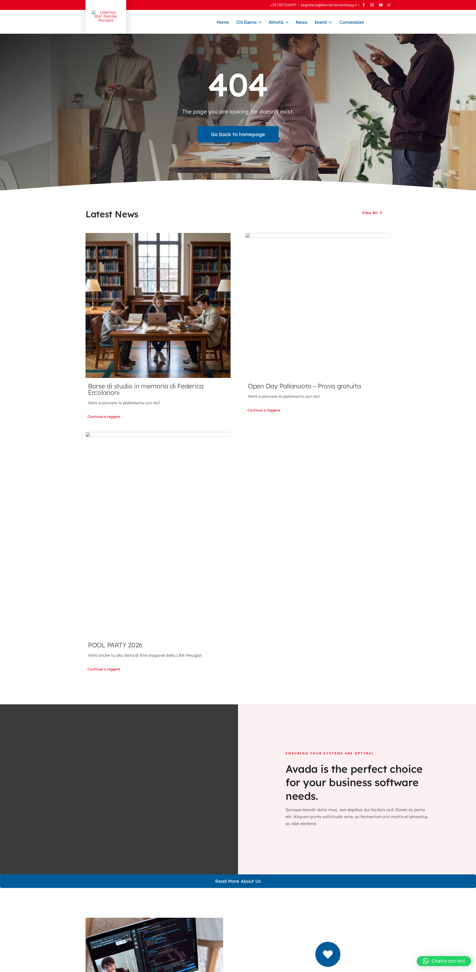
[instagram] (372, 5)
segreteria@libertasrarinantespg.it (329, 4)
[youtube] (381, 5)
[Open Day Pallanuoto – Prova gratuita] (317, 305)
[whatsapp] (388, 5)
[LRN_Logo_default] (106, 12)
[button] (444, 961)
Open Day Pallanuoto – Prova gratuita (304, 386)
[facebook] (363, 5)
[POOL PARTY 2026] (158, 534)
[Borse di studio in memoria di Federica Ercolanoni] (158, 305)
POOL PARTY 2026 (115, 645)
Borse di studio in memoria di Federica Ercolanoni (146, 389)
